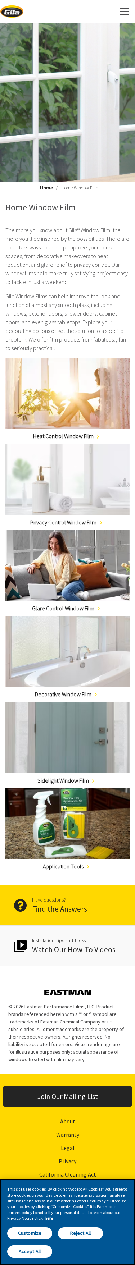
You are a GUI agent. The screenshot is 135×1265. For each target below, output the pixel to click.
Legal (68, 1147)
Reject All (80, 1233)
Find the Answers (59, 909)
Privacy (67, 1161)
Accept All (30, 1251)
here (49, 1218)
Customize (29, 1233)
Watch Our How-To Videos (74, 949)
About (67, 1121)
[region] (67, 1222)
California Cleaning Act (67, 1174)
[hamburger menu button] (124, 11)
